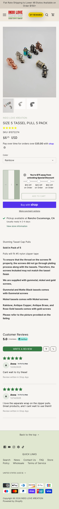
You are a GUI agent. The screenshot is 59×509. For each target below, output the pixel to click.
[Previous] (6, 62)
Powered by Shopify (12, 501)
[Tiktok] (23, 446)
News (17, 459)
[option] (29, 62)
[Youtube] (9, 446)
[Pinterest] (18, 446)
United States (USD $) (13, 473)
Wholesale (18, 463)
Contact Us (29, 459)
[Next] (52, 62)
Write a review (22, 348)
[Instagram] (14, 446)
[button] (10, 127)
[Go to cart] (53, 15)
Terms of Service (37, 463)
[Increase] (17, 184)
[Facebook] (5, 446)
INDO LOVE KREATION (15, 117)
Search (6, 459)
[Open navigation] (4, 15)
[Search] (47, 15)
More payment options (29, 211)
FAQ (41, 459)
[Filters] (46, 349)
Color (5, 155)
